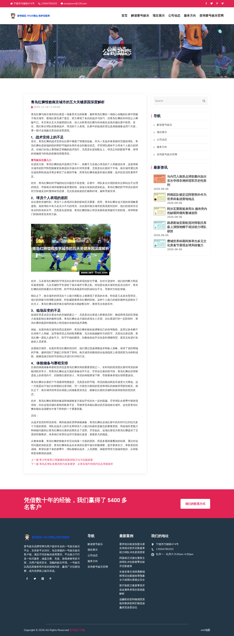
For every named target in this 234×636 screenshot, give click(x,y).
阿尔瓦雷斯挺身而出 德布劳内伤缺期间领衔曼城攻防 (187, 211)
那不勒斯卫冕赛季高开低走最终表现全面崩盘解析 (132, 589)
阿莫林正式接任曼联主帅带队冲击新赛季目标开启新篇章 (132, 562)
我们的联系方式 (195, 504)
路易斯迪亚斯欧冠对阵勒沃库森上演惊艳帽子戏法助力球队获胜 (186, 227)
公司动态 (174, 16)
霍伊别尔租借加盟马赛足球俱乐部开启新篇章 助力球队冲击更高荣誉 (132, 548)
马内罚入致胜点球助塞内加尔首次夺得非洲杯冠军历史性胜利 (186, 181)
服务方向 (190, 16)
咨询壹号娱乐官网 (211, 16)
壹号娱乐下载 (77, 630)
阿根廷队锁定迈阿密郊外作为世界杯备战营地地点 (186, 197)
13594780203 (49, 3)
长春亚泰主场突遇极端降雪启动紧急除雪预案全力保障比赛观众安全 (132, 576)
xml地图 (205, 630)
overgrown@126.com (75, 3)
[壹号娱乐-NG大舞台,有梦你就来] (35, 15)
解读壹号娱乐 (140, 16)
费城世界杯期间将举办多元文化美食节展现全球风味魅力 (186, 243)
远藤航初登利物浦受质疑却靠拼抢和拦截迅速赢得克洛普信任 (132, 603)
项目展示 (159, 16)
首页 (124, 16)
